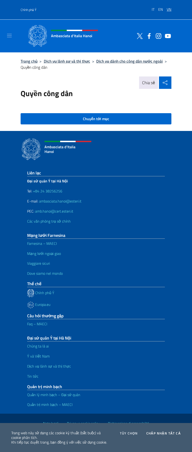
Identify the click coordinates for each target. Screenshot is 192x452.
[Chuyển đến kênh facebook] (148, 35)
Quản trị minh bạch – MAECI (50, 404)
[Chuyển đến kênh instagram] (157, 35)
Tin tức (32, 376)
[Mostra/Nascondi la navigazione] (9, 35)
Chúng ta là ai (38, 346)
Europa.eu (42, 304)
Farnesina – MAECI (42, 243)
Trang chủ (29, 61)
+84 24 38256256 (47, 191)
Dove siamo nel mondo (45, 273)
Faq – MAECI (37, 324)
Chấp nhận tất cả (163, 433)
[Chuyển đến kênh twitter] (138, 35)
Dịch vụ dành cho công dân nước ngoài (129, 61)
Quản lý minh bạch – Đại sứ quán (53, 395)
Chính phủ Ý (28, 9)
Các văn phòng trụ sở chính (49, 221)
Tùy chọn (129, 433)
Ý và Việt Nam (38, 356)
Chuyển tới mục (96, 119)
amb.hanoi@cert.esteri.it (54, 211)
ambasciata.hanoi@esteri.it (60, 201)
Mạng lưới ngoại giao (44, 253)
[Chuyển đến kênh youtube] (166, 35)
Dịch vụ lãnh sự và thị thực (67, 61)
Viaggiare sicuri (38, 263)
